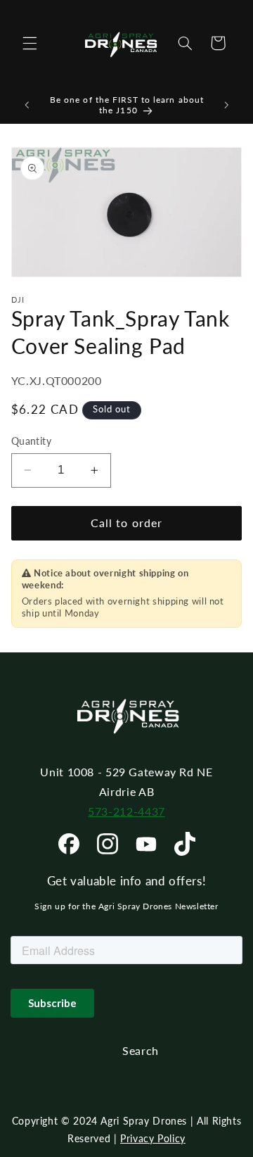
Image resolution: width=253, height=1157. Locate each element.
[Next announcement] (226, 104)
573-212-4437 (126, 811)
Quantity (31, 441)
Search (140, 1050)
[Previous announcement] (26, 104)
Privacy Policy (153, 1138)
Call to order (126, 522)
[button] (29, 43)
